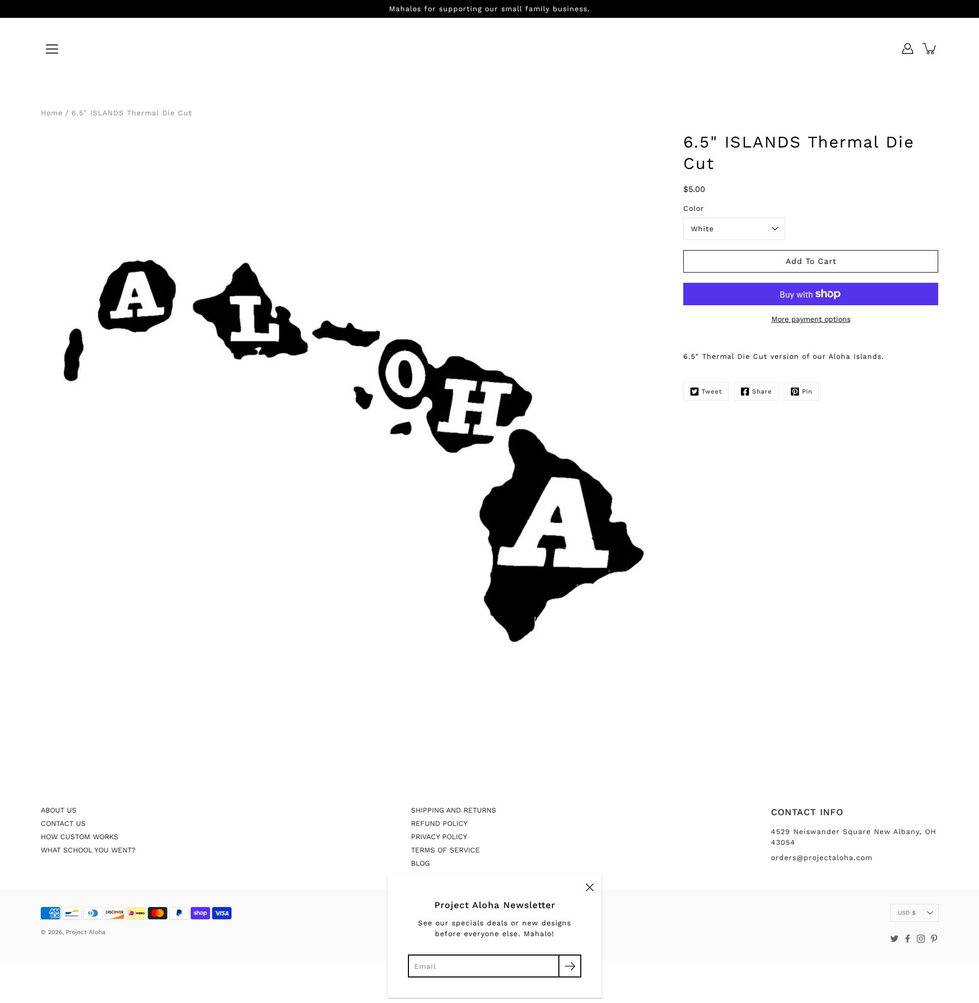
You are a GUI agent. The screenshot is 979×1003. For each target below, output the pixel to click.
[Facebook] (908, 939)
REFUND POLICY (439, 823)
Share (762, 391)
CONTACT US (63, 823)
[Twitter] (894, 939)
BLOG (420, 863)
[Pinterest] (934, 939)
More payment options (811, 319)
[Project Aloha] (490, 48)
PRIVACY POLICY (439, 837)
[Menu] (52, 49)
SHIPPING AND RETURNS (453, 810)
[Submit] (569, 966)
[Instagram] (921, 939)
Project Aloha (86, 932)
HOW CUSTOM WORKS (79, 837)
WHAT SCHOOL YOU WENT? (88, 850)
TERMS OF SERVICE (445, 850)
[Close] (589, 887)
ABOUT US (58, 810)
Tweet (712, 391)
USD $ (907, 913)
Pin (807, 391)
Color (693, 208)
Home (52, 113)
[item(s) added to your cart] (930, 48)
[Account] (907, 48)
